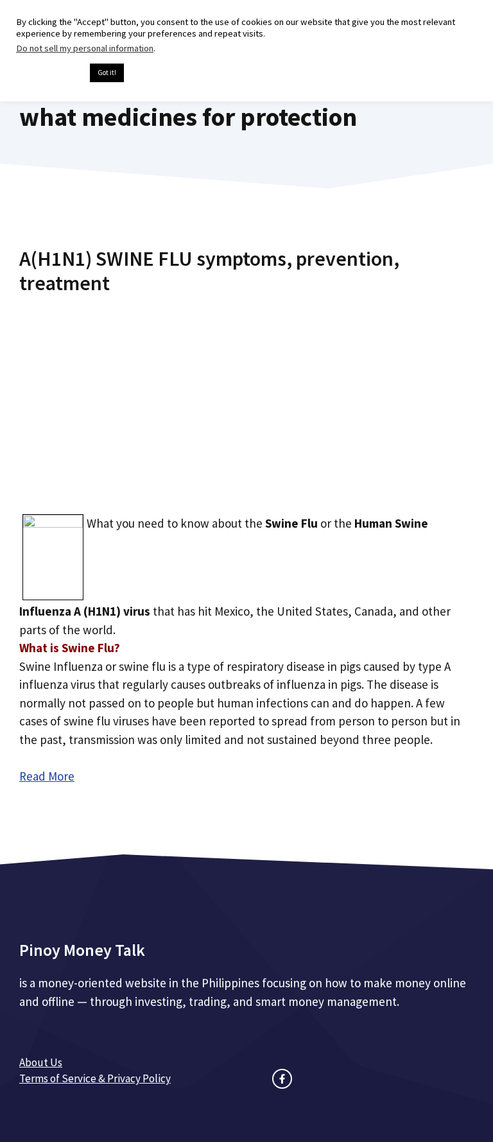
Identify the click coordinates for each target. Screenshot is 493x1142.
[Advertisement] (246, 399)
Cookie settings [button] (49, 73)
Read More (46, 776)
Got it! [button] (107, 72)
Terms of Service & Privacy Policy (95, 1078)
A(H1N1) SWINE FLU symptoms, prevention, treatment (209, 271)
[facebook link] (282, 1079)
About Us (40, 1062)
